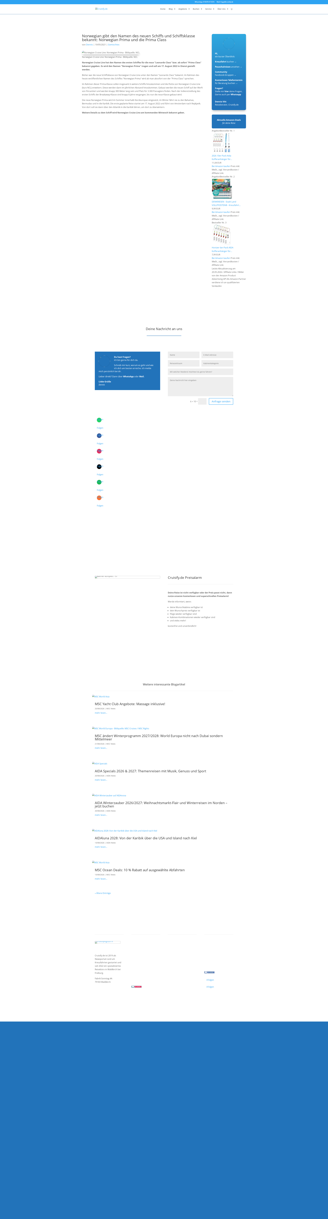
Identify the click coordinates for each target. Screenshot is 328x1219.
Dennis (89, 44)
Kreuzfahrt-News (215, 953)
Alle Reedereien (141, 963)
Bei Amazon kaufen (221, 166)
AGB (125, 999)
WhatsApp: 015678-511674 (204, 2)
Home (162, 9)
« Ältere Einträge (103, 893)
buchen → (226, 61)
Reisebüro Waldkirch (216, 963)
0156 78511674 (138, 976)
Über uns (211, 950)
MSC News (110, 708)
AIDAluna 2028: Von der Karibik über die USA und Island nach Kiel (146, 838)
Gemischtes (113, 44)
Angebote (182, 9)
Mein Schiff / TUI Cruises (145, 953)
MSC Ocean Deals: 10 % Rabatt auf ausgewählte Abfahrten (140, 870)
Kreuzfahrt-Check (179, 950)
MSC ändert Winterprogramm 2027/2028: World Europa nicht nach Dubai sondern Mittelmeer (159, 737)
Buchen (196, 9)
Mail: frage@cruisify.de (225, 2)
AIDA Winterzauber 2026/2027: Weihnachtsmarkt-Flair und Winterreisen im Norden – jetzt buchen (161, 804)
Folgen (100, 427)
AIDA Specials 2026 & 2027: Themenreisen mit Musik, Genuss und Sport (150, 771)
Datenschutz (114, 999)
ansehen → (228, 66)
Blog (171, 9)
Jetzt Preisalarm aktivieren (186, 640)
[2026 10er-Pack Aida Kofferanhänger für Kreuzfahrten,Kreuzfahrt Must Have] (222, 152)
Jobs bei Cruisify (214, 960)
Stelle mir (222, 91)
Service (208, 9)
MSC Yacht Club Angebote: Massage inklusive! (130, 704)
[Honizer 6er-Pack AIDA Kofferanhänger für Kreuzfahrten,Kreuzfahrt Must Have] (222, 244)
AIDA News (111, 775)
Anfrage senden (221, 401)
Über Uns (221, 9)
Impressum (100, 999)
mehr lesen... (101, 712)
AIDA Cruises (139, 950)
